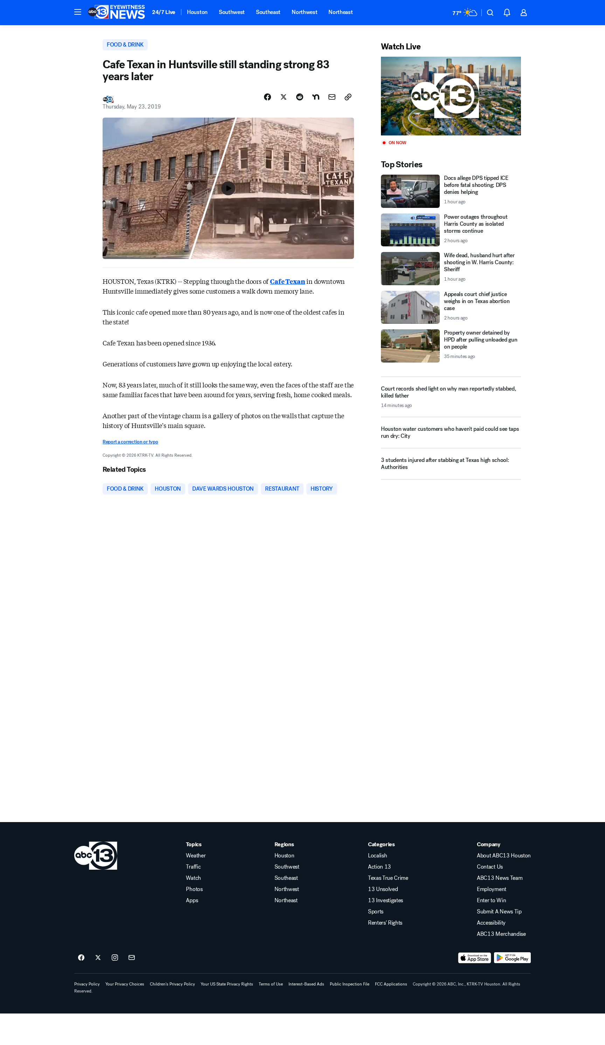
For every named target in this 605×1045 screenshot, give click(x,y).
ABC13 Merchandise (501, 934)
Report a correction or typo (130, 442)
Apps (192, 900)
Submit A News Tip (499, 911)
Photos (194, 889)
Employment (491, 889)
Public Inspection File (349, 984)
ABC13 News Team (499, 878)
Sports (375, 911)
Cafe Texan (287, 281)
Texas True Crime (388, 878)
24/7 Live (163, 12)
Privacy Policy (87, 984)
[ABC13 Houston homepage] (116, 12)
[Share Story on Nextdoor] (316, 97)
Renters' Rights (385, 923)
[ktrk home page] (95, 856)
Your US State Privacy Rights (227, 984)
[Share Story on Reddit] (300, 97)
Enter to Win (491, 900)
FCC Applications (391, 984)
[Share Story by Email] (332, 97)
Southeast (268, 12)
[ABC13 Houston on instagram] (115, 958)
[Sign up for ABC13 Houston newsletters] (132, 958)
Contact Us (490, 867)
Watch (193, 878)
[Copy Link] (348, 97)
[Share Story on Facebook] (267, 97)
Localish (377, 855)
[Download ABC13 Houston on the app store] (475, 957)
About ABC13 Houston (504, 855)
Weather (196, 855)
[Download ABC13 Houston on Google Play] (512, 957)
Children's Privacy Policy (172, 984)
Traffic (193, 867)
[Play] (451, 96)
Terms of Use (271, 984)
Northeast (340, 12)
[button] (77, 12)
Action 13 (379, 867)
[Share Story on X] (284, 97)
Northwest (304, 12)
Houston (197, 12)
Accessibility (491, 923)
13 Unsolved (383, 889)
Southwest (232, 12)
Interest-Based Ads (306, 984)
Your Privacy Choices (124, 984)
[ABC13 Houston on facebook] (81, 958)
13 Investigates (385, 900)
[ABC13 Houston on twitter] (98, 958)
